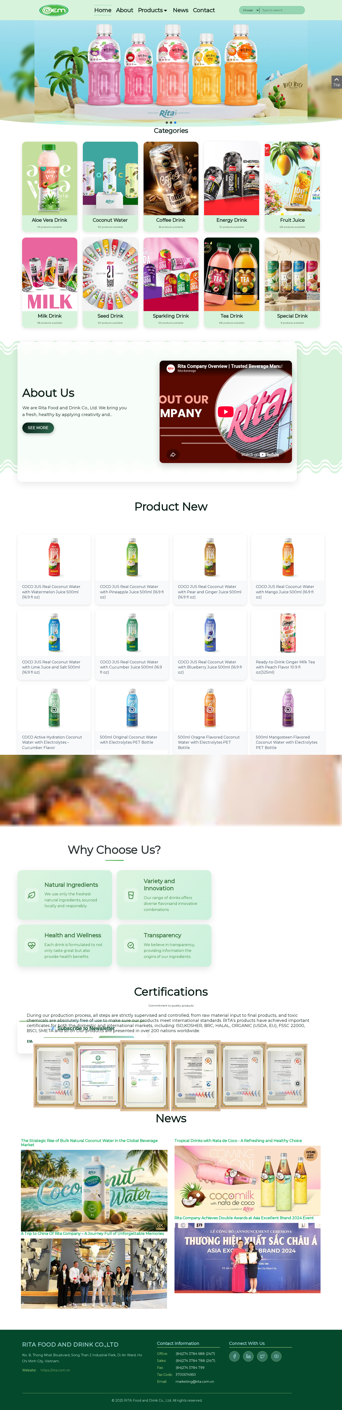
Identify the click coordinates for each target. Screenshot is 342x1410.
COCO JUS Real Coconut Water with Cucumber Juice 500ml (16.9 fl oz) (131, 667)
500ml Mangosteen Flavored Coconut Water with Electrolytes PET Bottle (286, 742)
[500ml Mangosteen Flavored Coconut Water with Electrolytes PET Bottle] (288, 707)
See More (38, 428)
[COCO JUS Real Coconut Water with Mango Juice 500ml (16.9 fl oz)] (288, 557)
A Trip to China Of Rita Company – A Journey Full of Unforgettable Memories (92, 1233)
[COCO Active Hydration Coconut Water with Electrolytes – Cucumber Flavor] (54, 707)
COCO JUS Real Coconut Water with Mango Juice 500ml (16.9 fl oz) (285, 591)
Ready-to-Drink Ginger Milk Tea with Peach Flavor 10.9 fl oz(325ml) (285, 667)
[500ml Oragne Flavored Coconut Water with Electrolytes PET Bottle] (210, 707)
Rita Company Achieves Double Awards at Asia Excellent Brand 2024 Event (244, 1218)
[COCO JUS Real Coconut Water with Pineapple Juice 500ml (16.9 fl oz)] (132, 557)
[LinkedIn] (248, 1356)
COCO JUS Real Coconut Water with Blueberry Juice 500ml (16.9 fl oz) (210, 667)
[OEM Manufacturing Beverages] (53, 10)
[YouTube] (276, 1356)
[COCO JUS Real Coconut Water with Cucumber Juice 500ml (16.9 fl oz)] (132, 632)
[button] (167, 122)
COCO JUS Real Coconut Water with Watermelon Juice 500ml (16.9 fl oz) (51, 591)
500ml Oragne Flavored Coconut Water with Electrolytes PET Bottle (209, 742)
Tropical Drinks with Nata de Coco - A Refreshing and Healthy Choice (238, 1140)
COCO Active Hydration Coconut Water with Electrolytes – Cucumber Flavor (52, 742)
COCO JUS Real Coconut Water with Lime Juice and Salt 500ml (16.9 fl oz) (51, 667)
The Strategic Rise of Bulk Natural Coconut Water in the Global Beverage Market (89, 1142)
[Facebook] (234, 1356)
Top (336, 85)
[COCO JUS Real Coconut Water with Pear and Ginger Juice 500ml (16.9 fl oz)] (210, 557)
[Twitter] (262, 1356)
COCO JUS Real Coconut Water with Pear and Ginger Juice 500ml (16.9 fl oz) (209, 591)
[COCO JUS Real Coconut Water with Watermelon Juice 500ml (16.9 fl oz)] (54, 557)
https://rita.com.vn (55, 1370)
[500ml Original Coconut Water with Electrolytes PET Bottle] (132, 707)
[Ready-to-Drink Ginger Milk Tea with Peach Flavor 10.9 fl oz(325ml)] (288, 632)
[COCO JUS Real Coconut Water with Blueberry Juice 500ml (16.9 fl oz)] (210, 632)
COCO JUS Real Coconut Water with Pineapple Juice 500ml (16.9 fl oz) (132, 591)
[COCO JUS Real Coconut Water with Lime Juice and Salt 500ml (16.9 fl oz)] (54, 632)
